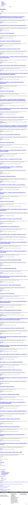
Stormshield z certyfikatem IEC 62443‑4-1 (8, 176)
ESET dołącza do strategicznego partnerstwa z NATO (10, 48)
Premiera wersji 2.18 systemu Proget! (7, 142)
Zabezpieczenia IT (3, 3)
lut (0, 190)
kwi (0, 164)
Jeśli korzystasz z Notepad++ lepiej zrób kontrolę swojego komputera (13, 65)
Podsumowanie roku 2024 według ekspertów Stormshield (10, 259)
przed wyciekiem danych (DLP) (5, 472)
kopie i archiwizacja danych (4, 474)
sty (0, 88)
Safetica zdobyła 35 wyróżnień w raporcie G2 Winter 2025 (11, 218)
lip (0, 14)
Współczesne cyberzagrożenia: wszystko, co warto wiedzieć (11, 452)
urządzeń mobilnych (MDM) (4, 473)
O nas (2, 477)
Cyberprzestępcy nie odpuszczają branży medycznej (10, 394)
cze (0, 38)
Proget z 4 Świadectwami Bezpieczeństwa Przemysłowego (11, 310)
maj (0, 46)
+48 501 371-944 (2, 462)
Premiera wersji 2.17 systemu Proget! (7, 201)
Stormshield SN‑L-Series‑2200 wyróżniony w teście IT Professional (12, 184)
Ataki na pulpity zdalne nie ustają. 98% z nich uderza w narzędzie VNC (13, 354)
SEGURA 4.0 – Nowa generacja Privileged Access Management (12, 117)
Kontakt (2, 5)
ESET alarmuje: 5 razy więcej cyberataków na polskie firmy (11, 362)
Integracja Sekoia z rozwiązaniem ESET (3, 487)
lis (0, 282)
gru (0, 248)
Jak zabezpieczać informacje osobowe (7, 386)
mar (0, 182)
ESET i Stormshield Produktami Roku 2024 (8, 268)
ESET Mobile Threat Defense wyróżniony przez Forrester (11, 369)
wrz (0, 307)
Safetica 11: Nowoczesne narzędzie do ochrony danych (10, 134)
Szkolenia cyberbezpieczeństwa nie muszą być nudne (10, 426)
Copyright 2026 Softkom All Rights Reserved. (5, 489)
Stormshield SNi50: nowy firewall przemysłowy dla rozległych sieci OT (13, 25)
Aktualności (2, 2)
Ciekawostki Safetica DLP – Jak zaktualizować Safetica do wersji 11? (13, 234)
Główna (2, 1)
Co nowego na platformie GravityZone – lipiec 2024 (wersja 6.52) (12, 328)
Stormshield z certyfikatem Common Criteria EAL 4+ (10, 418)
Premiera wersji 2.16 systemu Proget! (7, 293)
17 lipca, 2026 (1, 485)
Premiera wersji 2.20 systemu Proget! (7, 33)
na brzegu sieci (3, 471)
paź (0, 123)
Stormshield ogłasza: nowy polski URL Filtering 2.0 (9, 226)
